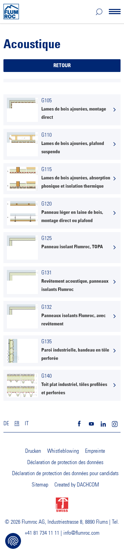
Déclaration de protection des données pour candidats (65, 473)
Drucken (33, 451)
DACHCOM (88, 485)
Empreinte (95, 451)
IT (27, 423)
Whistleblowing (63, 451)
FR (16, 423)
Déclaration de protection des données (65, 462)
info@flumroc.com (81, 533)
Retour (62, 65)
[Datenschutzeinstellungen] (13, 541)
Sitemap (40, 485)
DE (6, 423)
